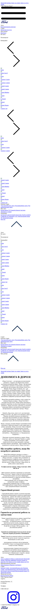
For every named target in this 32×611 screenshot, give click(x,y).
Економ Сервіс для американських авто (14, 568)
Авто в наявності (6, 559)
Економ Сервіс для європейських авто (12, 568)
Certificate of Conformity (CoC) (9, 216)
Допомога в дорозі (6, 212)
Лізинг (11, 575)
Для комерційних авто (21, 205)
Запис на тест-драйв (15, 562)
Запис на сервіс (15, 3)
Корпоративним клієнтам (8, 27)
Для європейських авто (8, 205)
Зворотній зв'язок (6, 3)
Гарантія (13, 210)
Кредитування (5, 575)
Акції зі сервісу (26, 215)
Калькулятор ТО (6, 210)
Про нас (3, 219)
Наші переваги (5, 565)
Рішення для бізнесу (15, 565)
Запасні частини (20, 210)
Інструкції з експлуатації (8, 215)
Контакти (3, 33)
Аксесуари (18, 215)
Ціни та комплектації (17, 559)
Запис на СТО (25, 562)
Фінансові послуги (6, 30)
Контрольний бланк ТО (22, 571)
